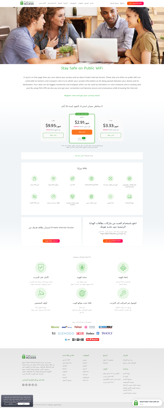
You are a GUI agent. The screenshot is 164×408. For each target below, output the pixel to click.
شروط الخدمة (127, 379)
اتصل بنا (125, 376)
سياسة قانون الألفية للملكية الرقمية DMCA (131, 389)
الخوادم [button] (80, 3)
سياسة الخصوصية (128, 382)
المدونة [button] (86, 3)
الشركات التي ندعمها (129, 363)
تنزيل (64, 374)
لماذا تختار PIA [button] (52, 3)
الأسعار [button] (60, 3)
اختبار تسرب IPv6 (108, 382)
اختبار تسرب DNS (108, 376)
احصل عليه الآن (79, 156)
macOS (85, 363)
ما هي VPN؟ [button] (42, 3)
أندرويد (85, 369)
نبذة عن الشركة (128, 360)
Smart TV (85, 380)
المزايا (64, 369)
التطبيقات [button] (73, 3)
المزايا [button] (65, 3)
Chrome (85, 374)
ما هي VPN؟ (66, 360)
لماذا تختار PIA (67, 363)
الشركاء (105, 363)
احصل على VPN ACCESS (113, 241)
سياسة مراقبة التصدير (129, 393)
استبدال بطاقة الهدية (51, 241)
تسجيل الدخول (114, 3)
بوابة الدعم (126, 373)
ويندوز (84, 360)
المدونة (65, 377)
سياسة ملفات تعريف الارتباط (132, 385)
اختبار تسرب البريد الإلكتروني (112, 379)
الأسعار (65, 366)
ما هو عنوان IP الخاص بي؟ (111, 373)
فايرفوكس (86, 377)
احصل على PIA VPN (135, 3)
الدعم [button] (91, 3)
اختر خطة (53, 135)
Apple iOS (86, 372)
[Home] (27, 3)
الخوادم (65, 372)
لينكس (85, 366)
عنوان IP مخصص (108, 360)
